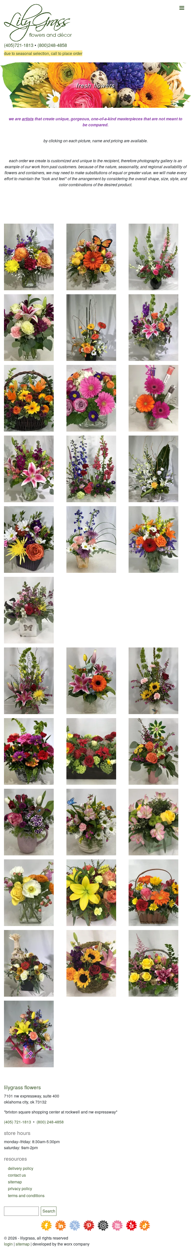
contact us (17, 1175)
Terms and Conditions (26, 1195)
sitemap (15, 1182)
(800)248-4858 (52, 45)
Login (8, 1244)
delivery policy (20, 1168)
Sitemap (23, 1244)
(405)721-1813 (18, 45)
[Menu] (181, 8)
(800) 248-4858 (50, 1122)
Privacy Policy (20, 1188)
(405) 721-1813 (17, 1122)
